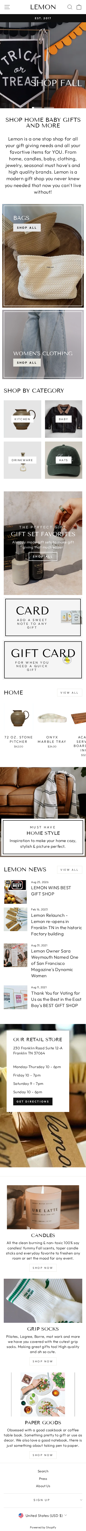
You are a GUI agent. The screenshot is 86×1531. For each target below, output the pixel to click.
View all (69, 692)
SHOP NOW (43, 1267)
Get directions (33, 1101)
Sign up (42, 1500)
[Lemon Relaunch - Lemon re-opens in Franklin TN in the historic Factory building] (15, 919)
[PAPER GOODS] (43, 1394)
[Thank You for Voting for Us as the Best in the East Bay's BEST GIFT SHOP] (15, 997)
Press (43, 1479)
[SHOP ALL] (43, 256)
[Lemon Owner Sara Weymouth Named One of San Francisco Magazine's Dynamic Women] (15, 955)
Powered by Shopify (43, 1527)
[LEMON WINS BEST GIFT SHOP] (15, 892)
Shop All (27, 362)
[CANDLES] (43, 1207)
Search (43, 1471)
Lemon (43, 7)
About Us (43, 1486)
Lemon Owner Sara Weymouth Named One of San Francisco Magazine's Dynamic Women (54, 963)
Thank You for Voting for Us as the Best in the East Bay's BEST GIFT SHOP (56, 999)
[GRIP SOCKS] (43, 1301)
